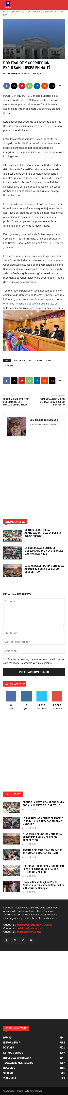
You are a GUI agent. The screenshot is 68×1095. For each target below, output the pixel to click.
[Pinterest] (21, 86)
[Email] (52, 86)
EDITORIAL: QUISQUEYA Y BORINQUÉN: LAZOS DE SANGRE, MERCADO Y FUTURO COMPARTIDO (43, 869)
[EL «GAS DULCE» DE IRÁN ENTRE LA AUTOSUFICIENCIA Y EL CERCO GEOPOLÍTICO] (12, 570)
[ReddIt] (44, 86)
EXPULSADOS (19, 360)
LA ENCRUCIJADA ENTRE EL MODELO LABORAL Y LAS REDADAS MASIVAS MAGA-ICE (43, 550)
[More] (59, 86)
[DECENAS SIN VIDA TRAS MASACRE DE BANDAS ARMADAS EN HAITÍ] (11, 854)
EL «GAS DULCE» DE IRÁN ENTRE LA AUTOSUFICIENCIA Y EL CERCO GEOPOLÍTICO (44, 568)
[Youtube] (31, 940)
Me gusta (11, 692)
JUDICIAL (39, 360)
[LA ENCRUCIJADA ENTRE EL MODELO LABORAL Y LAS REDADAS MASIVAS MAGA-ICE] (12, 553)
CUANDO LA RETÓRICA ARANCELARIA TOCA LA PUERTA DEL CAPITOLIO (42, 532)
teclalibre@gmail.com (29, 931)
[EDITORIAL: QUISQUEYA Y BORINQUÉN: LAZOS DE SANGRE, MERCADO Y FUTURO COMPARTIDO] (11, 870)
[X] (14, 86)
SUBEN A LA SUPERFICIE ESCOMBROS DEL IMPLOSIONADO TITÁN (16, 402)
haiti (30, 360)
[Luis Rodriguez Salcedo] (16, 426)
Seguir (26, 692)
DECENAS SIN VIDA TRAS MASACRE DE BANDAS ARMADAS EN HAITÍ (42, 852)
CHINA (6, 576)
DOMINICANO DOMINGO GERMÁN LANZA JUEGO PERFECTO (52, 402)
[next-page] (11, 583)
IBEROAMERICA (17, 11)
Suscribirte (57, 692)
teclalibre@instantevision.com (34, 924)
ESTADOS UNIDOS (11, 540)
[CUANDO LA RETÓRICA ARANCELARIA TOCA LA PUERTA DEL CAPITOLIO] (12, 535)
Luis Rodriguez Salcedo (17, 73)
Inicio (5, 11)
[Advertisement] (34, 479)
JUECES (49, 360)
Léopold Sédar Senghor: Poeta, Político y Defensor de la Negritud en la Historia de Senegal (43, 885)
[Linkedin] (37, 86)
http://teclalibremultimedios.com (44, 424)
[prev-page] (5, 583)
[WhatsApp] (29, 86)
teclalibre (9, 365)
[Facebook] (6, 86)
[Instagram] (14, 940)
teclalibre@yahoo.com (29, 928)
